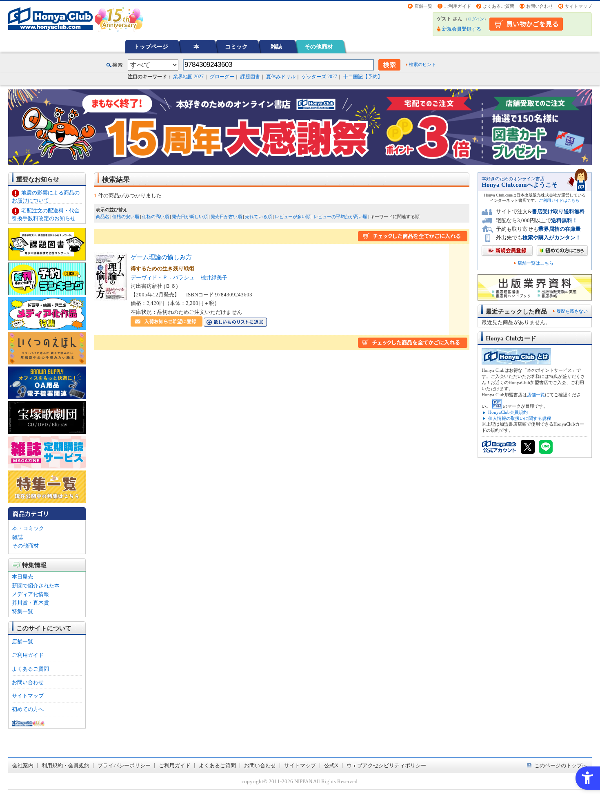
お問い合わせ (539, 6)
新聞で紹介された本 (36, 586)
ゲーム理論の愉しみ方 (161, 257)
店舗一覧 (423, 6)
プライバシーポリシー (124, 765)
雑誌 (276, 46)
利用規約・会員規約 (65, 765)
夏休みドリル (281, 77)
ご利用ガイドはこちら (559, 200)
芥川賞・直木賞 (30, 603)
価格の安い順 (125, 216)
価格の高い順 (155, 216)
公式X (331, 765)
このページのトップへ (560, 765)
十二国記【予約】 (362, 77)
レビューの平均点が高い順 (340, 216)
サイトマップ (578, 6)
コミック (236, 46)
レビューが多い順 (293, 216)
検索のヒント (422, 64)
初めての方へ (28, 709)
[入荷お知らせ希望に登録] (166, 322)
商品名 (102, 216)
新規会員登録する (461, 29)
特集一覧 (22, 611)
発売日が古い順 (226, 216)
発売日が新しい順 (190, 216)
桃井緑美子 (214, 277)
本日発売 (22, 577)
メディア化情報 (30, 594)
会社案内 (22, 765)
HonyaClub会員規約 (508, 412)
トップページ (151, 46)
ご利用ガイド (457, 6)
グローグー (222, 77)
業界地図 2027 (188, 77)
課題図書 (250, 77)
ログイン (476, 19)
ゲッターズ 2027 (319, 77)
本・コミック (28, 528)
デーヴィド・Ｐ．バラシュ (162, 277)
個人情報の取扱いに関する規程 (519, 418)
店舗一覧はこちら (535, 263)
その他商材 (318, 46)
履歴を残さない (572, 311)
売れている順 (258, 216)
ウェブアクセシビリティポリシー (386, 765)
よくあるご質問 (498, 6)
